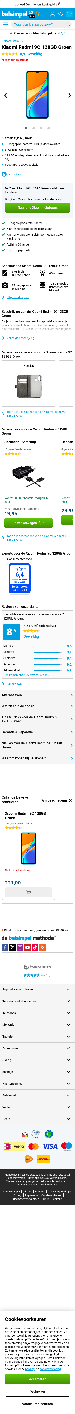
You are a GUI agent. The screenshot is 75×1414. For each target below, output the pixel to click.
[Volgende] (69, 95)
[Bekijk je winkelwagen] (69, 14)
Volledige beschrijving (20, 338)
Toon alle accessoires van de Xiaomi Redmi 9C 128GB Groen (36, 413)
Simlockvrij (14, 174)
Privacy (17, 1195)
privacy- (30, 1369)
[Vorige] (6, 95)
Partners (40, 1191)
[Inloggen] (52, 14)
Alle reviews (14, 683)
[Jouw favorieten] (61, 14)
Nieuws (27, 1191)
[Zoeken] (68, 24)
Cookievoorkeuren (51, 1195)
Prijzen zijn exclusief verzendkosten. (47, 1178)
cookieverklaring (50, 1369)
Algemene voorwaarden (25, 1199)
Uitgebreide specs (18, 297)
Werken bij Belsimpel (59, 1191)
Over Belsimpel (11, 1191)
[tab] (26, 128)
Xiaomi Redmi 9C (13, 41)
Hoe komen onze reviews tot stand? (26, 675)
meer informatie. (48, 1184)
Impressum (31, 1195)
